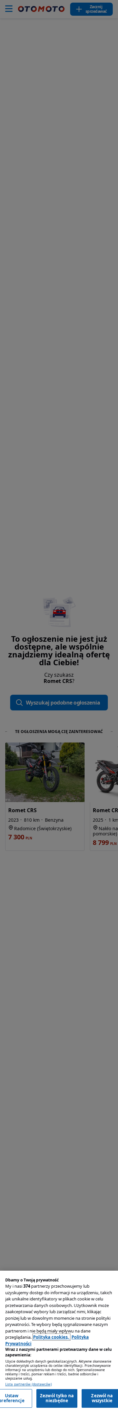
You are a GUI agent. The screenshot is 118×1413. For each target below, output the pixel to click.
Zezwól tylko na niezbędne (57, 1398)
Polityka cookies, (51, 1337)
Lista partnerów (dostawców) (28, 1384)
